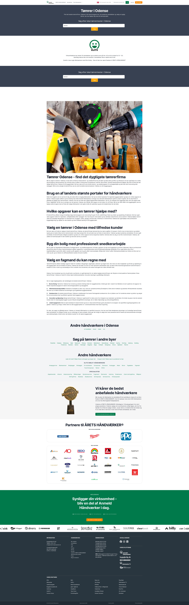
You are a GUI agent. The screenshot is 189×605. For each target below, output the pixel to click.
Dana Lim (97, 580)
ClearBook (73, 589)
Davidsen (121, 593)
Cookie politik (111, 603)
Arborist (59, 374)
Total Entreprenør (89, 368)
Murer (123, 365)
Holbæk (101, 345)
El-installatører (88, 365)
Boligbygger (71, 365)
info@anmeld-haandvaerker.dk (54, 544)
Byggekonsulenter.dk (52, 586)
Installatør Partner (99, 591)
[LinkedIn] (127, 541)
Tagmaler (137, 365)
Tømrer (126, 345)
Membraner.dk (122, 584)
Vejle (71, 343)
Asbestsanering (68, 374)
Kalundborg (105, 343)
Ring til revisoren (75, 557)
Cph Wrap (97, 582)
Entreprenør (97, 365)
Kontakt (72, 551)
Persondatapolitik (138, 603)
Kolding (136, 343)
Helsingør (83, 345)
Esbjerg (59, 343)
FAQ (72, 544)
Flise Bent (121, 580)
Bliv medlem (138, 2)
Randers (70, 345)
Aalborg (130, 343)
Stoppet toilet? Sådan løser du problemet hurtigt (110, 359)
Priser (72, 556)
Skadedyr (80, 376)
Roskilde (52, 343)
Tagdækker (130, 365)
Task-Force (73, 591)
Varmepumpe (97, 376)
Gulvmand (104, 365)
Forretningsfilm (74, 593)
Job (72, 546)
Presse (72, 548)
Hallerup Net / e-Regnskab (101, 586)
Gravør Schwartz (99, 593)
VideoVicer (97, 589)
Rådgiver (138, 374)
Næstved (77, 343)
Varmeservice (106, 376)
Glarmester (104, 374)
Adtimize (49, 589)
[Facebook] (121, 541)
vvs (104, 329)
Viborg (83, 343)
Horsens (89, 343)
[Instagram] (124, 541)
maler (99, 329)
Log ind (132, 2)
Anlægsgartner (53, 365)
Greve (114, 345)
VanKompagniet (50, 584)
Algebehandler (52, 374)
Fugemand (96, 374)
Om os (72, 549)
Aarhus (118, 343)
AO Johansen (122, 591)
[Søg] (127, 2)
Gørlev (76, 345)
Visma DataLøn (122, 586)
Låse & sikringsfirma (129, 374)
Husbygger (112, 365)
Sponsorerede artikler (76, 554)
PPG (48, 580)
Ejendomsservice (87, 374)
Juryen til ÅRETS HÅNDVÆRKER (78, 552)
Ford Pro (121, 589)
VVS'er (103, 368)
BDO (72, 580)
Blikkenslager (77, 374)
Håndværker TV (123, 582)
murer (94, 329)
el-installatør (87, 329)
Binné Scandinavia (75, 584)
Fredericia (64, 345)
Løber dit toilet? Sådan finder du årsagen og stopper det (81, 359)
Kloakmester (118, 374)
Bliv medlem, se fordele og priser (94, 519)
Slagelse (89, 345)
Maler (118, 365)
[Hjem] (50, 2)
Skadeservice (88, 376)
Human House (50, 593)
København (97, 343)
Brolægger (79, 365)
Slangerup (107, 345)
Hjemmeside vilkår (83, 603)
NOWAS (97, 584)
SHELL (72, 582)
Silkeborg (65, 343)
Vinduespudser (116, 376)
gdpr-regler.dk (74, 586)
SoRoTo (48, 591)
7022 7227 (53, 543)
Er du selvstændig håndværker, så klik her (105, 414)
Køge (95, 345)
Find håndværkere (77, 2)
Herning (124, 343)
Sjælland (119, 345)
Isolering (111, 374)
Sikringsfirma (72, 376)
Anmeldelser (69, 2)
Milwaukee (49, 582)
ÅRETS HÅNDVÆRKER (61, 2)
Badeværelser (63, 365)
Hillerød (112, 343)
